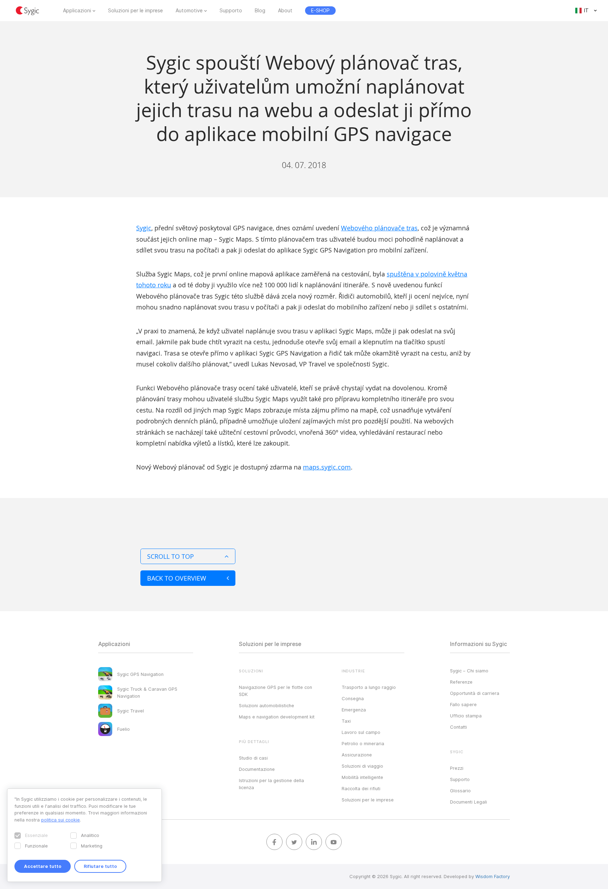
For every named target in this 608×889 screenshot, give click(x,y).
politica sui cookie (60, 820)
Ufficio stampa (466, 715)
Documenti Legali (468, 802)
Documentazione (257, 769)
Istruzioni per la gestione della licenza (271, 784)
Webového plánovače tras (379, 228)
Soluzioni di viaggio (362, 766)
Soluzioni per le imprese (135, 10)
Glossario (460, 790)
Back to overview (176, 578)
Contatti (458, 727)
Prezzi (456, 768)
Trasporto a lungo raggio (369, 687)
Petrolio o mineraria (363, 743)
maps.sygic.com (327, 467)
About (285, 10)
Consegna (353, 698)
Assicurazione (357, 754)
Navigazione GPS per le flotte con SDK (275, 690)
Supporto (231, 10)
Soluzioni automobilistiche (266, 705)
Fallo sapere (463, 704)
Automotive (189, 10)
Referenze (461, 682)
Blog (260, 10)
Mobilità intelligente (362, 777)
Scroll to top (170, 556)
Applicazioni (77, 10)
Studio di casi (253, 758)
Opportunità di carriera (474, 693)
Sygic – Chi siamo (469, 670)
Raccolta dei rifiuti (361, 788)
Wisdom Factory (492, 876)
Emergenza (354, 709)
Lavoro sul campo (361, 732)
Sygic (143, 228)
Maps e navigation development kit (277, 716)
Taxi (346, 721)
